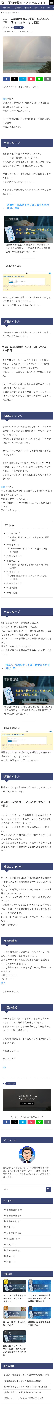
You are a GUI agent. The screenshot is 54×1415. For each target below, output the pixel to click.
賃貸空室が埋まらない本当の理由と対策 (22, 1380)
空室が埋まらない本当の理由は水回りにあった (26, 1386)
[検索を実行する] (48, 1189)
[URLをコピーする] (47, 79)
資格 (10, 1256)
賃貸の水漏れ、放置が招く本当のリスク (22, 1392)
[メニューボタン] (51, 2)
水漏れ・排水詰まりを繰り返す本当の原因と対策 (28, 206)
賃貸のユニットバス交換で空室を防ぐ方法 (23, 1398)
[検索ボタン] (2, 2)
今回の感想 (12, 587)
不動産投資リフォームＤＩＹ (27, 2)
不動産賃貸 (13, 1221)
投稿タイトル (13, 544)
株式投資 (13, 1238)
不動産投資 (14, 1209)
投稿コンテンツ (14, 556)
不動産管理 (14, 1215)
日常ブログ (19, 27)
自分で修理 (13, 1250)
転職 (11, 1262)
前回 (5, 98)
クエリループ (13, 533)
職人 (11, 1244)
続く (3, 983)
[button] (6, 79)
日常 (11, 1227)
